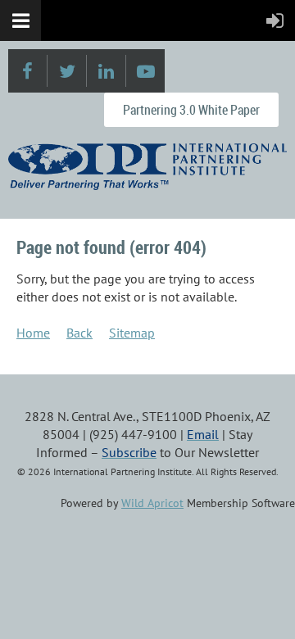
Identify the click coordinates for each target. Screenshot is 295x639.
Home (33, 332)
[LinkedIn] (106, 71)
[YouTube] (145, 71)
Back (79, 332)
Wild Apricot (152, 503)
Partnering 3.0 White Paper (191, 110)
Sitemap (132, 332)
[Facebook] (27, 71)
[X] (67, 71)
